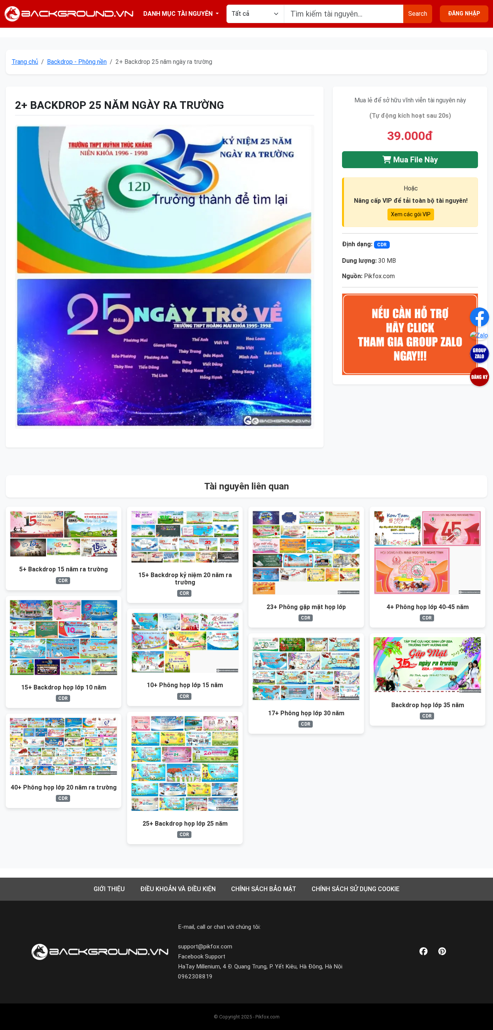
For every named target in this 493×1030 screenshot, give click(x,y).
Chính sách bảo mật (263, 889)
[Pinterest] (442, 951)
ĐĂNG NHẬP (464, 13)
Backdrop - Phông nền (77, 61)
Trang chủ (25, 61)
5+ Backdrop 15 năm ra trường (63, 569)
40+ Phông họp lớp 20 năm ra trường (64, 787)
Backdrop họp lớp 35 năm (427, 705)
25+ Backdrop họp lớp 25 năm (185, 823)
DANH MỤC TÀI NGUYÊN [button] (178, 13)
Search (417, 13)
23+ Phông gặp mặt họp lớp (306, 607)
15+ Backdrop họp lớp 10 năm (63, 687)
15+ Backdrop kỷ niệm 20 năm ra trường (185, 578)
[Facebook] (423, 951)
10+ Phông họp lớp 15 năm (185, 685)
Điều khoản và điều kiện (178, 889)
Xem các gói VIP (411, 214)
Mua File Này (414, 159)
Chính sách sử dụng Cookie (355, 889)
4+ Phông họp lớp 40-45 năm (428, 607)
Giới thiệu (109, 889)
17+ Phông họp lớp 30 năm (306, 713)
